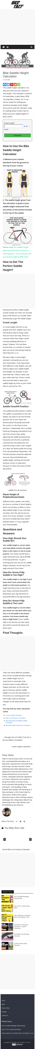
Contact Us (5, 1015)
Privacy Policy (5, 1008)
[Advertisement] (17, 26)
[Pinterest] (11, 84)
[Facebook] (4, 84)
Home (3, 1000)
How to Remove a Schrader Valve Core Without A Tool (17, 1033)
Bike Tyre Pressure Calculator (16, 718)
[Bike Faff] (4, 47)
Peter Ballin (7, 80)
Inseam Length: (9, 123)
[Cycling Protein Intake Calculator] (7, 943)
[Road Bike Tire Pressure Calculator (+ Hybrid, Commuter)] (7, 924)
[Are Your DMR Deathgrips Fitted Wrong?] (7, 896)
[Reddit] (15, 84)
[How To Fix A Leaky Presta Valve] (7, 906)
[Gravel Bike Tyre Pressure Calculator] (7, 934)
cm (27, 126)
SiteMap (4, 1012)
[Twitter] (8, 84)
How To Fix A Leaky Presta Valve (11, 1029)
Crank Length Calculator (14, 715)
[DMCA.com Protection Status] (17, 1044)
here (16, 353)
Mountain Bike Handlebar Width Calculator (16, 722)
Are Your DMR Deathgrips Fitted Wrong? (13, 1025)
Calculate (17, 135)
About (3, 1004)
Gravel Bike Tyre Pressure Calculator (14, 849)
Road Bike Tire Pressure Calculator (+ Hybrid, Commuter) (21, 926)
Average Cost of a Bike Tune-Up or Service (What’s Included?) (16, 738)
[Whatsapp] (18, 84)
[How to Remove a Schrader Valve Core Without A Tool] (7, 915)
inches (6, 129)
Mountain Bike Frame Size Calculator (18, 725)
